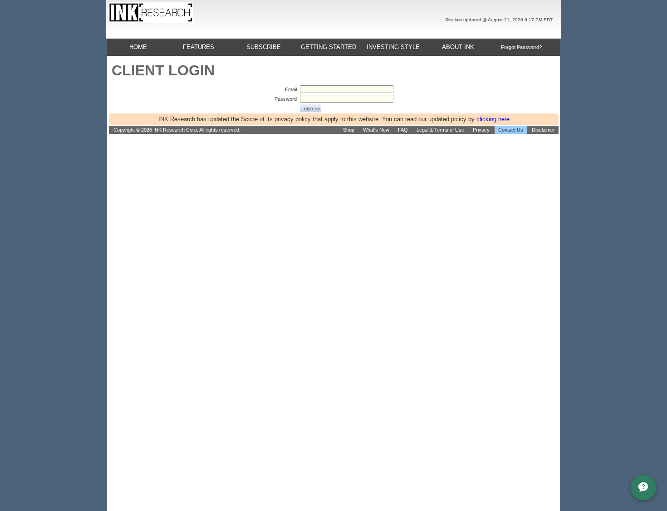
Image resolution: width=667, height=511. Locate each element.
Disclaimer (543, 130)
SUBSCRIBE (263, 47)
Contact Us (510, 130)
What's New (376, 130)
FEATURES (198, 47)
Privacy (481, 130)
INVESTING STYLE (393, 47)
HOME (138, 47)
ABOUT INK (458, 47)
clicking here (493, 119)
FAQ (403, 130)
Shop (348, 130)
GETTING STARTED (328, 47)
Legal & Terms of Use (440, 130)
